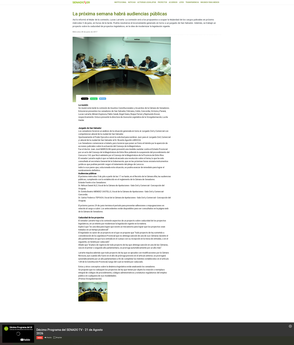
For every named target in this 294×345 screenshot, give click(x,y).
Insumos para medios (210, 2)
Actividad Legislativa (146, 2)
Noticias (132, 2)
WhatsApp (94, 99)
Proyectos (162, 2)
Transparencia (192, 2)
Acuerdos (173, 2)
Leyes (181, 2)
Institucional (120, 2)
